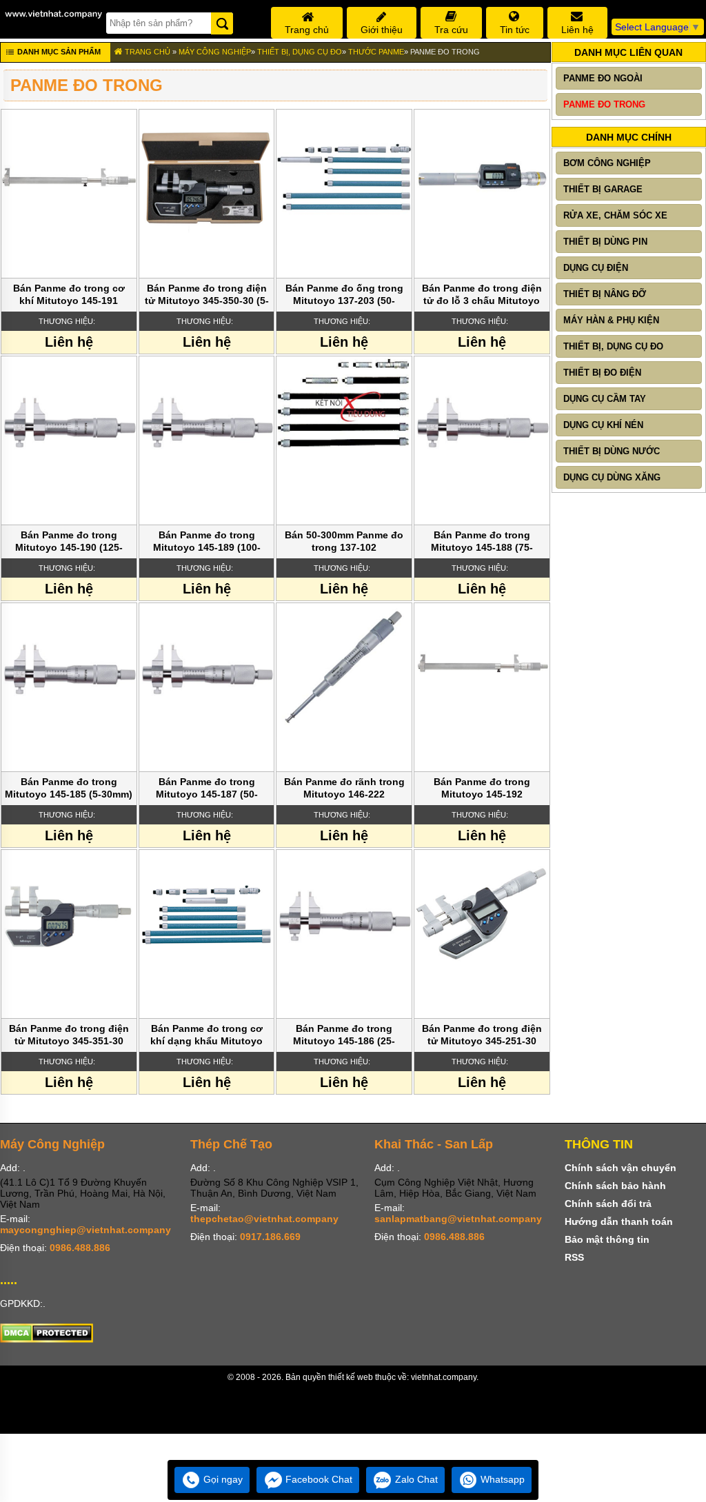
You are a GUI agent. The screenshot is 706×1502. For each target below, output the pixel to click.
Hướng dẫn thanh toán (619, 1221)
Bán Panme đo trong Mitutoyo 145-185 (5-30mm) (68, 788)
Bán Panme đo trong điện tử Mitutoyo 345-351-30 (69, 1034)
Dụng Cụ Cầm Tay (604, 399)
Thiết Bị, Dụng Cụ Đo (299, 52)
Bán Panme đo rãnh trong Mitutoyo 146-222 (344, 788)
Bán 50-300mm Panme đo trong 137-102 (344, 541)
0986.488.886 (80, 1247)
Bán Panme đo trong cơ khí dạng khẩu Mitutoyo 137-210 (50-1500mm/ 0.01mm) (206, 1035)
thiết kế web (350, 1377)
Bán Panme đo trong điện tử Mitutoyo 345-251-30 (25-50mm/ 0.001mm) (482, 1035)
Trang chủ (146, 52)
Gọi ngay (222, 1479)
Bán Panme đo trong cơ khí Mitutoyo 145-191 (69, 294)
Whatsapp (501, 1479)
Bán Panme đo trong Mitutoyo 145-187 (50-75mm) (207, 789)
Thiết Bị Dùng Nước (611, 451)
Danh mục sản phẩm (58, 52)
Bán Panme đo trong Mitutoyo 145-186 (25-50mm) (344, 1035)
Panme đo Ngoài (603, 78)
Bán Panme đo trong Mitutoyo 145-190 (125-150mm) (69, 542)
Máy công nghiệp (215, 52)
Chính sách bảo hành (615, 1185)
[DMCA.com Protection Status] (46, 1339)
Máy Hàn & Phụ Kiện (611, 320)
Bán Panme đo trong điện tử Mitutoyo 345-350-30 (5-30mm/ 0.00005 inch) (207, 295)
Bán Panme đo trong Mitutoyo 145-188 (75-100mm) (482, 542)
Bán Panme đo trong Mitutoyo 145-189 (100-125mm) (207, 542)
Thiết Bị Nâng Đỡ (604, 294)
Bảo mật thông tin (607, 1239)
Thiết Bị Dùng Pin (605, 241)
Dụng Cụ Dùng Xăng (611, 477)
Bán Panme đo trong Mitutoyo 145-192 (482, 788)
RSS (574, 1257)
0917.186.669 (270, 1236)
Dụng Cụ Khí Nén (603, 425)
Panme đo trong (445, 52)
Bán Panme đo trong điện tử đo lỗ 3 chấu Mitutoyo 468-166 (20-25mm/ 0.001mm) (482, 295)
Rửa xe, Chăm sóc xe (615, 215)
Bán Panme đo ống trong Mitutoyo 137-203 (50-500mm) (344, 295)
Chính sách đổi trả (608, 1203)
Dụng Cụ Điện (595, 268)
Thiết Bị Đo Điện (602, 372)
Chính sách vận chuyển (620, 1167)
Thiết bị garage (603, 189)
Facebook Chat (317, 1479)
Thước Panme (376, 52)
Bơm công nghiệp (607, 163)
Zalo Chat (415, 1479)
